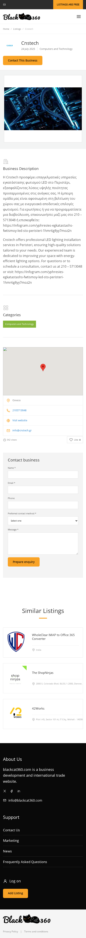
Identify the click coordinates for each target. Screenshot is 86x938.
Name (12, 467)
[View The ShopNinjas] (15, 676)
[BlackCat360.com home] (21, 16)
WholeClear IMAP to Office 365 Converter (53, 637)
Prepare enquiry (24, 562)
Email (11, 482)
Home (6, 28)
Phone (11, 498)
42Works (38, 708)
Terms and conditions (36, 931)
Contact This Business (22, 60)
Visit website (19, 420)
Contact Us (11, 830)
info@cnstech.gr (22, 430)
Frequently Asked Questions (25, 861)
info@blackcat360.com (25, 800)
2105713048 (19, 410)
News (7, 851)
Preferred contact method (22, 513)
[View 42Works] (15, 712)
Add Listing (15, 893)
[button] (43, 367)
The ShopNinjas (42, 673)
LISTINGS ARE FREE (68, 4)
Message (13, 529)
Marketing (11, 840)
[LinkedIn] (18, 791)
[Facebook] (11, 791)
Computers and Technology (19, 323)
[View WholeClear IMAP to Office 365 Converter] (15, 641)
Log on (15, 881)
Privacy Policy (10, 931)
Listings (17, 28)
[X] (4, 791)
